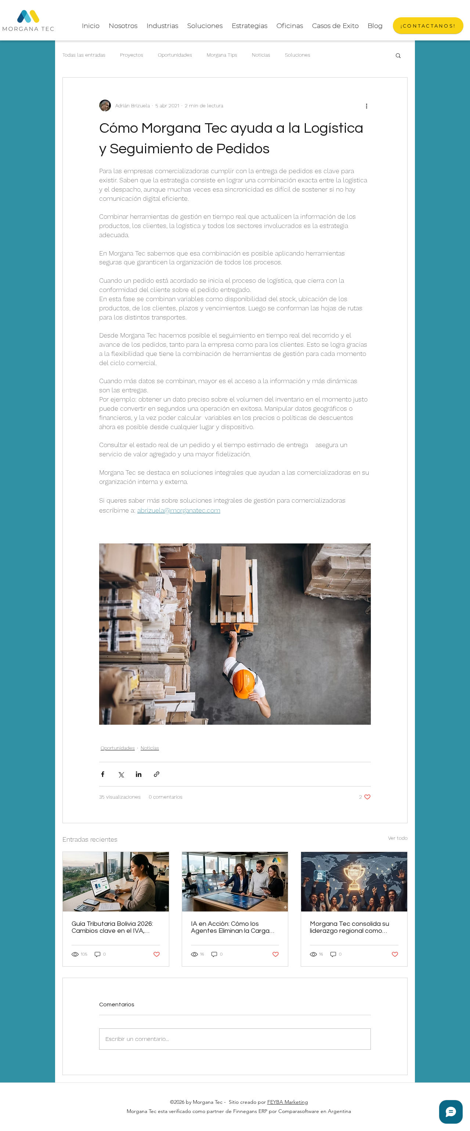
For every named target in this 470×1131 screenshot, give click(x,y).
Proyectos (131, 55)
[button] (398, 55)
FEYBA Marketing (287, 1102)
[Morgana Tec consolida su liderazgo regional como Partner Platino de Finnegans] (354, 881)
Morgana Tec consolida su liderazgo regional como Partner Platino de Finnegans (354, 927)
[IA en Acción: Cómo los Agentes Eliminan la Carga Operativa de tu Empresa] (235, 881)
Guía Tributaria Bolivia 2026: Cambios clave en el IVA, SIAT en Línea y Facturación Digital (114, 927)
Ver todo (398, 838)
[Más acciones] (366, 105)
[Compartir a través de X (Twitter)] (120, 774)
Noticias (261, 55)
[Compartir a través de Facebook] (102, 774)
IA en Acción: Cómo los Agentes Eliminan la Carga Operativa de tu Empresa (230, 927)
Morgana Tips (222, 55)
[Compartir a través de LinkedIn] (138, 774)
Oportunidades (175, 55)
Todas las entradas (83, 55)
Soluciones (297, 55)
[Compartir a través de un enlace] (156, 774)
